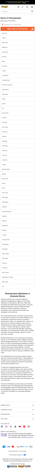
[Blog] (29, 426)
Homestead (5, 146)
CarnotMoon (5, 75)
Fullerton (4, 117)
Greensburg (5, 127)
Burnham (4, 56)
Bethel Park (5, 42)
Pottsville (4, 221)
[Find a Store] (18, 7)
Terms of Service (12, 451)
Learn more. (29, 437)
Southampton (5, 244)
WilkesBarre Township (7, 277)
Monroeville (5, 178)
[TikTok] (15, 426)
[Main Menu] (32, 7)
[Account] (22, 7)
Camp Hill (4, 66)
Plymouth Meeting (6, 211)
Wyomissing (5, 282)
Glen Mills (4, 122)
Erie (3, 108)
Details (24, 2)
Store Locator (4, 20)
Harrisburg (4, 131)
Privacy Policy (23, 451)
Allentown (4, 33)
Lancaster (4, 155)
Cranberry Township (7, 85)
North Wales (5, 197)
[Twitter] (11, 426)
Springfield (4, 249)
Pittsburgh (4, 206)
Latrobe (4, 164)
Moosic (4, 183)
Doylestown (5, 94)
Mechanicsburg (6, 169)
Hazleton (4, 136)
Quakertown (5, 225)
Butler (3, 61)
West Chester (5, 272)
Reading (4, 230)
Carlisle (4, 70)
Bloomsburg (5, 52)
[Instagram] (6, 426)
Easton (4, 103)
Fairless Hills (5, 113)
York (3, 286)
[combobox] (17, 11)
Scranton (4, 235)
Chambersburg (6, 80)
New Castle (5, 192)
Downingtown (5, 89)
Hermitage (4, 141)
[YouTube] (20, 426)
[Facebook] (2, 426)
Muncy (3, 188)
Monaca (4, 174)
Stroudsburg (5, 258)
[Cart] (27, 7)
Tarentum (4, 263)
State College (5, 253)
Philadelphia (5, 202)
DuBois (4, 99)
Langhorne (5, 160)
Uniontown (4, 267)
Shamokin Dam (6, 239)
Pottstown (4, 216)
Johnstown (4, 150)
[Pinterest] (24, 426)
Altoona (4, 38)
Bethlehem (4, 47)
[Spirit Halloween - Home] (4, 7)
